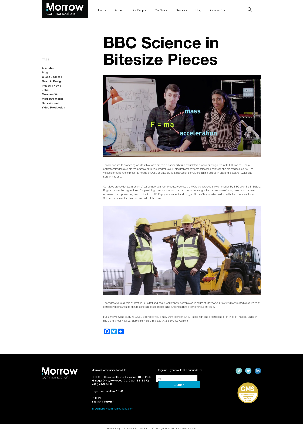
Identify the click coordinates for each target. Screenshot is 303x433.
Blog (198, 10)
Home (102, 10)
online (244, 168)
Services (181, 10)
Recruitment (50, 103)
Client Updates (52, 76)
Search (249, 10)
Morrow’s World (52, 98)
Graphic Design (52, 81)
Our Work (161, 10)
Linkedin (257, 370)
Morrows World (52, 94)
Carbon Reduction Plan (136, 428)
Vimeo (238, 370)
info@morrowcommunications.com (112, 408)
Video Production (53, 107)
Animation (48, 68)
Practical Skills (246, 316)
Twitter (248, 370)
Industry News (51, 85)
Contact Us (217, 10)
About (119, 10)
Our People (139, 10)
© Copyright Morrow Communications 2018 (174, 428)
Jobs (45, 89)
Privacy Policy (113, 428)
